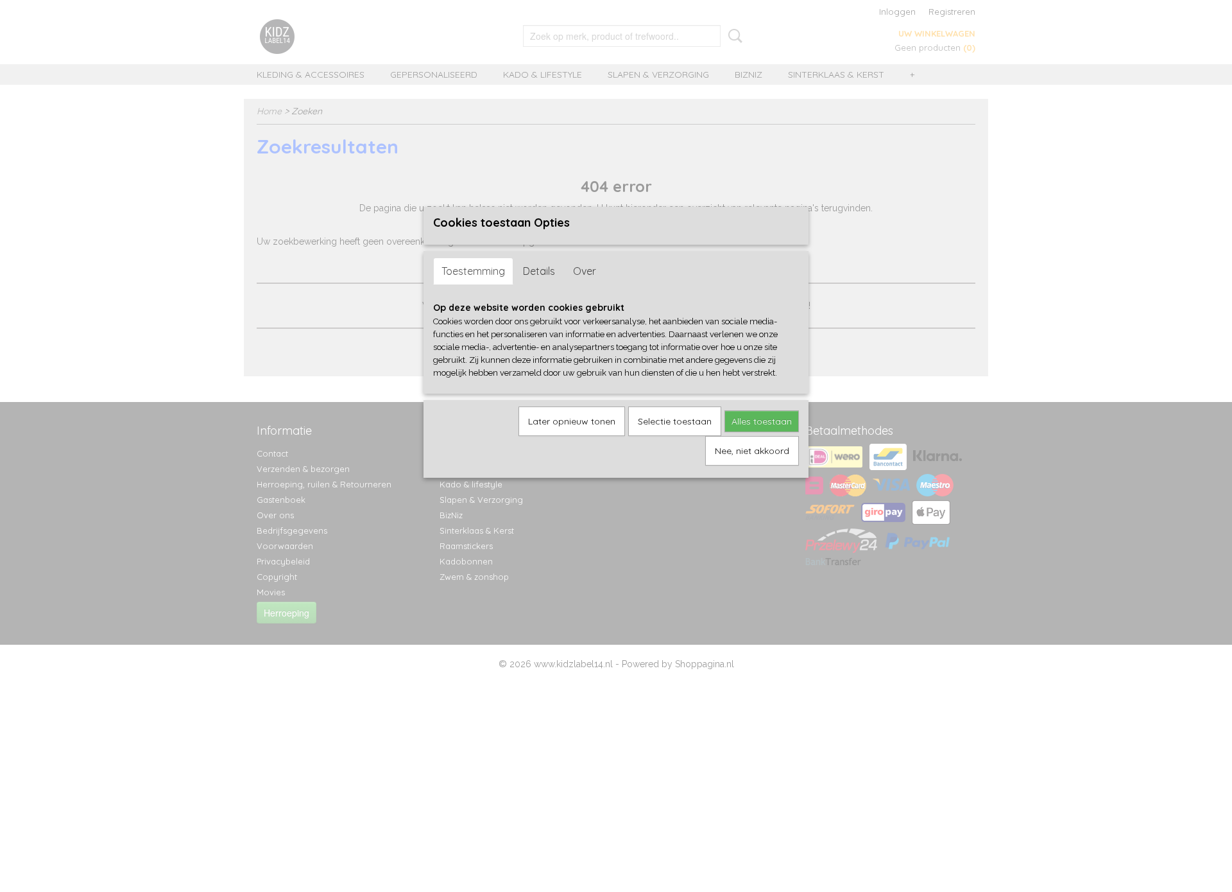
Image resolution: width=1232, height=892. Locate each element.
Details (539, 271)
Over (584, 271)
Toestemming (473, 271)
